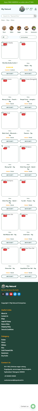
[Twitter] (15, 294)
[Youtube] (11, 294)
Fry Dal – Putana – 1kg (28, 201)
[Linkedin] (19, 294)
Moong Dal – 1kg (10, 167)
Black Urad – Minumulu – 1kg (9, 134)
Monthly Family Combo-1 (9, 63)
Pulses (28, 63)
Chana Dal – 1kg (10, 268)
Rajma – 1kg (28, 65)
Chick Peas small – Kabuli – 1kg (28, 168)
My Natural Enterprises (18, 303)
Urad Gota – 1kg (28, 234)
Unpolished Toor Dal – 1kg (28, 268)
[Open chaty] (33, 406)
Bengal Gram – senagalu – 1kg (28, 100)
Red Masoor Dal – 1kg (9, 234)
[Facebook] (7, 294)
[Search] (35, 16)
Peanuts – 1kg (28, 133)
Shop (7, 20)
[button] (27, 9)
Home (3, 20)
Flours (10, 60)
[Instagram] (3, 294)
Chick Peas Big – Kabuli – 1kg (9, 202)
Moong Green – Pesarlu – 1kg (9, 100)
